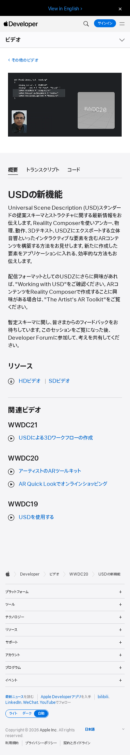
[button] (86, 24)
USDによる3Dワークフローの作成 (56, 438)
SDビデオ (59, 381)
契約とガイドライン (76, 743)
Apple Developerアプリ (61, 697)
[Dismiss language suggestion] (119, 9)
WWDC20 (78, 574)
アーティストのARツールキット (50, 471)
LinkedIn (13, 702)
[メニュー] (122, 24)
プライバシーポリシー (41, 743)
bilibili (103, 697)
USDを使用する (36, 517)
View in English (63, 8)
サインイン (105, 23)
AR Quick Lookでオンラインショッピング (63, 484)
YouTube (48, 702)
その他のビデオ (24, 60)
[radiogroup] (27, 713)
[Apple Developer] (20, 24)
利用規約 (12, 743)
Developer (30, 574)
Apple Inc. (49, 730)
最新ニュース (14, 697)
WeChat (30, 702)
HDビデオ (30, 381)
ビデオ (13, 40)
